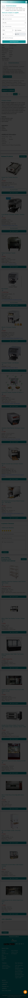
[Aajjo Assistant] (25, 992)
